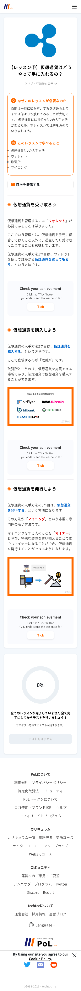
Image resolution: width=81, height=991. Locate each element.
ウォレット (56, 220)
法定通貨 (35, 373)
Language (44, 924)
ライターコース (25, 845)
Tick (40, 307)
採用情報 (39, 913)
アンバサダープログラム (33, 883)
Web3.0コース (40, 853)
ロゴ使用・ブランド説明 (33, 807)
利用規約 (21, 782)
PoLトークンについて (40, 799)
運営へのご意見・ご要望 (40, 875)
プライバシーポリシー (49, 782)
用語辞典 (46, 837)
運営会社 (21, 913)
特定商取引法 (28, 790)
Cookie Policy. (40, 958)
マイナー (62, 532)
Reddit (48, 892)
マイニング (36, 518)
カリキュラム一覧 (21, 837)
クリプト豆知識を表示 (38, 84)
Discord (33, 892)
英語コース (65, 837)
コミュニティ (52, 790)
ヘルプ (61, 807)
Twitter (61, 883)
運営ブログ (57, 913)
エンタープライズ (54, 845)
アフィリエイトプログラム (40, 815)
